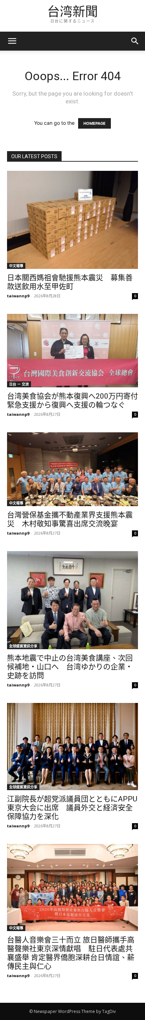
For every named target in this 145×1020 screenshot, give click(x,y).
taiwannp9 (18, 295)
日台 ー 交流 (19, 384)
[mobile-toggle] (12, 41)
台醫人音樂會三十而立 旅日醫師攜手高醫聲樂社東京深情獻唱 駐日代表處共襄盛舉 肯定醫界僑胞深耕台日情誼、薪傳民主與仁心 (70, 953)
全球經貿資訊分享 (23, 646)
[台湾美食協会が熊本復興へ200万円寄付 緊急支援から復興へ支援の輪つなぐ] (72, 350)
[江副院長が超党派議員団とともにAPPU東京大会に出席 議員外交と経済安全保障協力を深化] (72, 746)
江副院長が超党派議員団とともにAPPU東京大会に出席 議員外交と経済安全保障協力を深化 (72, 808)
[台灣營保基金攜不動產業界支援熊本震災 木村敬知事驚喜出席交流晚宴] (72, 469)
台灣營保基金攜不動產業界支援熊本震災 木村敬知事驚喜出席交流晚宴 (70, 519)
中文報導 (16, 265)
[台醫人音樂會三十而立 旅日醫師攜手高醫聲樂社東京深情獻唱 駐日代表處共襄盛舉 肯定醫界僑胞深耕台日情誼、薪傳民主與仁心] (72, 887)
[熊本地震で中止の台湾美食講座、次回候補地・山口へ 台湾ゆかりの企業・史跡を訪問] (72, 600)
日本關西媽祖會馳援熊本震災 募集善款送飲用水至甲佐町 (70, 282)
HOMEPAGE (94, 123)
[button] (135, 41)
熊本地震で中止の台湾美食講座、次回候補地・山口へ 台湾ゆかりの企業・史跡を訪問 (70, 667)
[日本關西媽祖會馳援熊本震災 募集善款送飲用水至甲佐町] (72, 220)
